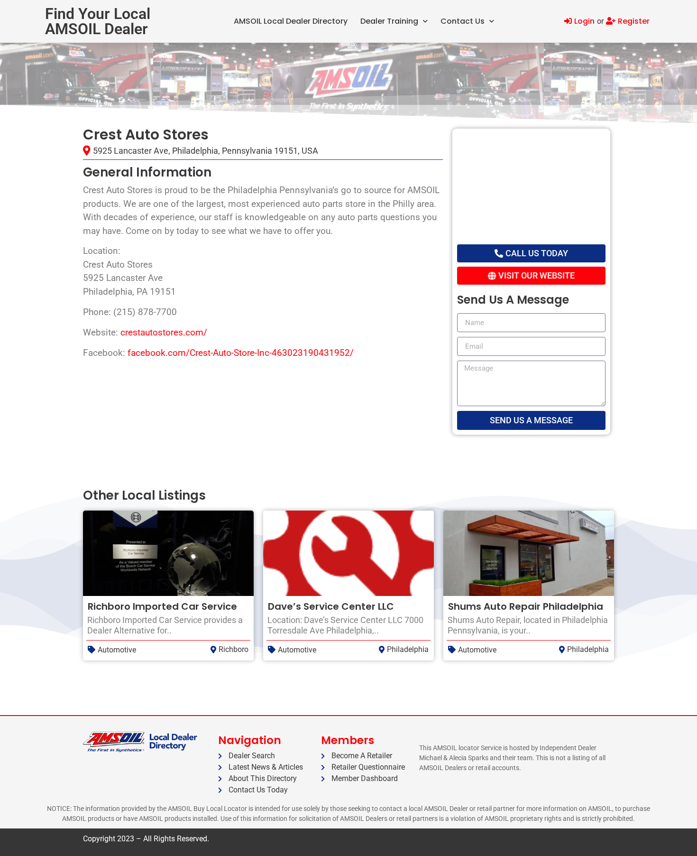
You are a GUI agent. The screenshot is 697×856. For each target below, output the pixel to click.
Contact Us (462, 21)
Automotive (117, 649)
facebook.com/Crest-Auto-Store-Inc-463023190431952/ (241, 352)
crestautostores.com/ (163, 332)
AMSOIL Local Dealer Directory (291, 21)
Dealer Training (389, 21)
